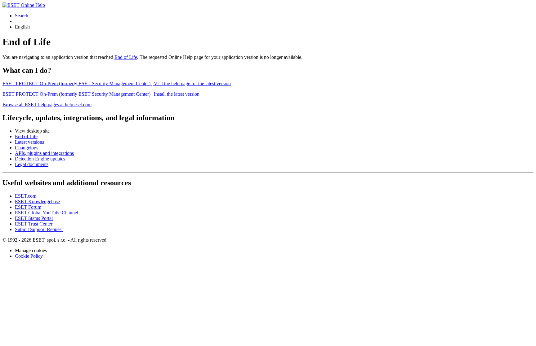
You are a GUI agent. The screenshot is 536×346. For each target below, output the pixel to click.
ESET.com (25, 196)
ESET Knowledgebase (37, 201)
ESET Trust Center (33, 223)
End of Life (125, 57)
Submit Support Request (39, 229)
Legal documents (31, 164)
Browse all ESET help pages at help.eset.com (47, 104)
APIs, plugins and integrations (44, 153)
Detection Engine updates (40, 158)
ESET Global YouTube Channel (46, 212)
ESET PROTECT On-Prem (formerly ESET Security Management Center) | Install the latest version (100, 94)
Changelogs (26, 147)
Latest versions (29, 142)
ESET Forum (28, 207)
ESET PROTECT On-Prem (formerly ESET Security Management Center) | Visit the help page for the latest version (116, 83)
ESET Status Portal (34, 218)
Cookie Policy (29, 256)
